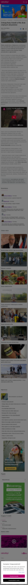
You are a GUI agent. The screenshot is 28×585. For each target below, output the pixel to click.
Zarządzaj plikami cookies (14, 580)
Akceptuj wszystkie (14, 576)
